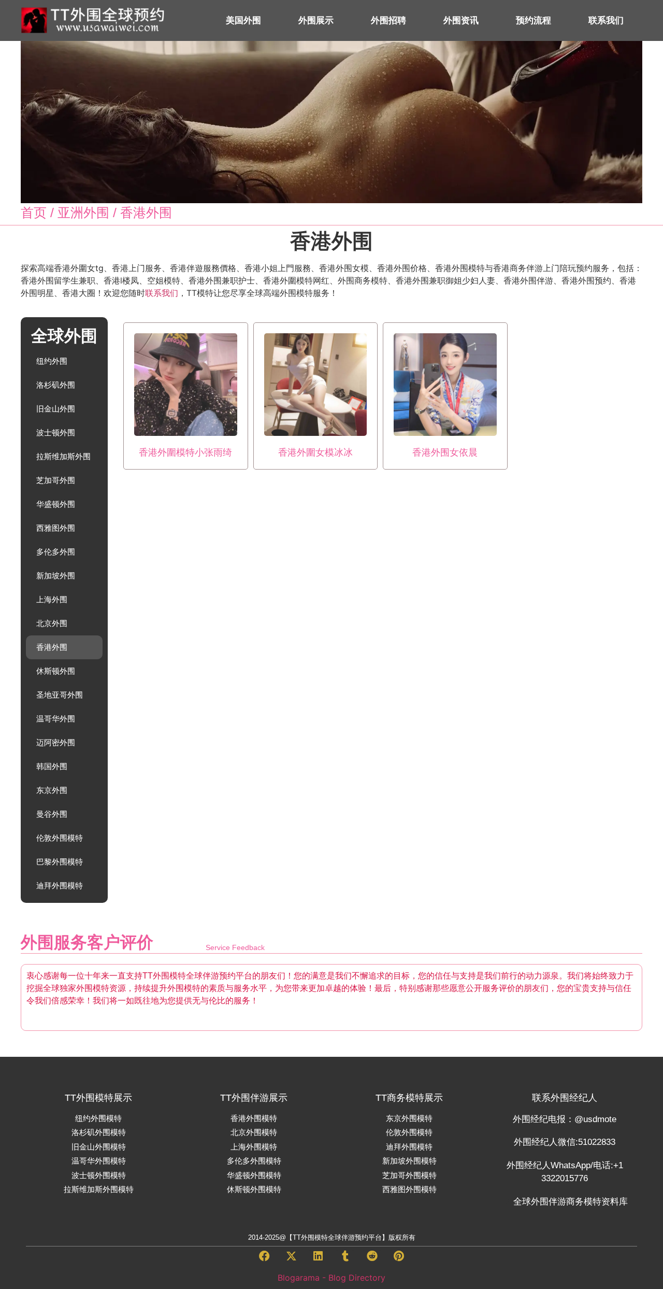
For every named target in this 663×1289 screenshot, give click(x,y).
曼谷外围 (51, 814)
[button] (264, 1256)
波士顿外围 (55, 432)
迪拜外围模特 (59, 885)
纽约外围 (51, 361)
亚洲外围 (83, 212)
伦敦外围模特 (59, 837)
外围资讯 (461, 20)
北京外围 (51, 623)
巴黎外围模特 (59, 861)
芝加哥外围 (55, 480)
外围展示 (316, 20)
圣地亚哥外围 (59, 694)
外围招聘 (388, 20)
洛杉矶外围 (55, 384)
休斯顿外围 (55, 671)
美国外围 (243, 20)
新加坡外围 (55, 575)
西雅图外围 (55, 527)
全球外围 (64, 336)
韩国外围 (51, 766)
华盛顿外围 (55, 504)
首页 (34, 212)
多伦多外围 (55, 551)
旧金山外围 (55, 408)
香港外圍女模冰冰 (315, 452)
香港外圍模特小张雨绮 (185, 452)
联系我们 (606, 20)
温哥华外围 (55, 718)
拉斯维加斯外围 (63, 456)
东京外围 (51, 790)
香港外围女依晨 (445, 452)
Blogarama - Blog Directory (331, 1277)
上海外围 (51, 599)
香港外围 (51, 647)
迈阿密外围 (55, 742)
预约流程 (533, 20)
